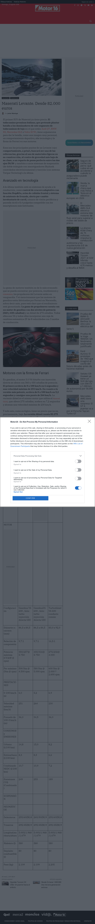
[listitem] (47, 456)
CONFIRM (30, 498)
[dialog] (47, 462)
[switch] (78, 461)
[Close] (90, 422)
